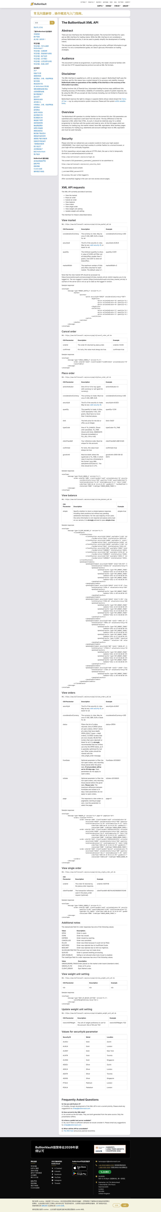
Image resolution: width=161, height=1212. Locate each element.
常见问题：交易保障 (40, 51)
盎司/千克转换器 (36, 1173)
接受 (124, 1205)
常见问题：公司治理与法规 (43, 61)
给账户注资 (37, 73)
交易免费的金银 (39, 91)
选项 (116, 1205)
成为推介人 (37, 102)
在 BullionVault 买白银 (41, 86)
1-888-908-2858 (104, 1167)
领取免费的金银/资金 (41, 89)
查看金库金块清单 (40, 136)
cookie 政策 (60, 1206)
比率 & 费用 (35, 1168)
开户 (35, 71)
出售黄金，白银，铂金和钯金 (43, 105)
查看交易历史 (38, 131)
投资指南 (108, 6)
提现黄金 (37, 110)
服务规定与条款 (39, 171)
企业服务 (34, 1175)
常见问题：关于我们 (40, 59)
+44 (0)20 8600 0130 (106, 1165)
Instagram (58, 1180)
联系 (111, 2)
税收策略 (37, 166)
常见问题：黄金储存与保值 (43, 53)
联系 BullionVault (39, 152)
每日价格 (37, 81)
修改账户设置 (38, 120)
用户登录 (120, 2)
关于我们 (83, 2)
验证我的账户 (38, 94)
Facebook (58, 1174)
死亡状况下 (37, 146)
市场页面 (37, 34)
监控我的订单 (38, 115)
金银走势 (125, 6)
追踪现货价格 (38, 123)
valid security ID (95, 245)
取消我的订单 (38, 118)
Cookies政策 (35, 1188)
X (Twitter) (58, 1168)
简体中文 (91, 2)
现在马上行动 (38, 27)
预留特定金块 (38, 99)
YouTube (58, 1177)
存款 (115, 2)
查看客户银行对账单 (40, 138)
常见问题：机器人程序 (41, 64)
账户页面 (37, 37)
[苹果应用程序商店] (79, 1167)
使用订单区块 (38, 112)
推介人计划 (34, 1177)
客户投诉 (37, 154)
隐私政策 (45, 1206)
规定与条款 (34, 1185)
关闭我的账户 (38, 149)
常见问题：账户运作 (40, 56)
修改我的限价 (38, 125)
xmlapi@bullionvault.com (81, 1108)
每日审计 (98, 2)
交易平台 (99, 6)
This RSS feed (68, 1131)
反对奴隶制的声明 (40, 161)
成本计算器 (34, 1171)
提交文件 (37, 97)
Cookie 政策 (38, 169)
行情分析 (117, 6)
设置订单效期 (38, 128)
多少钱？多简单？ (40, 39)
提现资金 (37, 107)
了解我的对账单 (39, 144)
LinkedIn (57, 1171)
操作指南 (105, 2)
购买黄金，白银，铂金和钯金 (43, 78)
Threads (57, 1183)
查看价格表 (37, 76)
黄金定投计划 (38, 84)
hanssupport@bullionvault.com (109, 1161)
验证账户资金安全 (40, 133)
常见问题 (34, 1166)
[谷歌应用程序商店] (79, 1173)
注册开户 (127, 2)
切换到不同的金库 (40, 141)
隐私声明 (37, 163)
